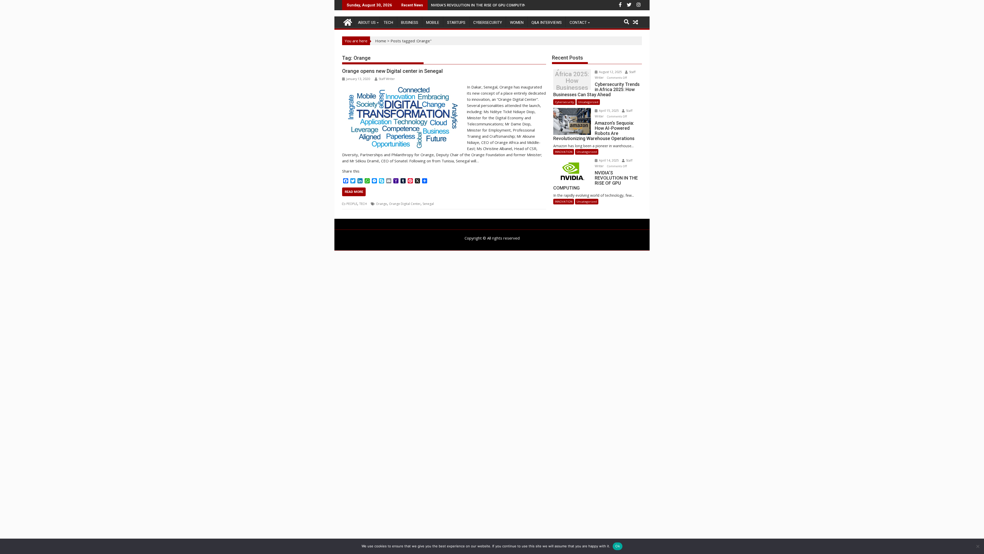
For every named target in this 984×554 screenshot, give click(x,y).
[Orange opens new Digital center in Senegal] (403, 87)
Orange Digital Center (405, 204)
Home (380, 40)
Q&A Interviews (546, 22)
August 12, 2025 (610, 72)
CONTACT (578, 22)
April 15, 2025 (609, 110)
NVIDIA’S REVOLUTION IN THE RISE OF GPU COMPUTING (479, 5)
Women (517, 22)
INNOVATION (563, 152)
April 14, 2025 (609, 160)
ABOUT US (367, 22)
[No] (977, 546)
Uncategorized (588, 102)
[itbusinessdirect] (347, 21)
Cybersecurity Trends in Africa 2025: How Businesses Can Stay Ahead (572, 81)
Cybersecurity (487, 22)
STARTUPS (456, 22)
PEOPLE (351, 204)
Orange (381, 204)
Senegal (428, 204)
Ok (617, 546)
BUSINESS (409, 22)
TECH (388, 22)
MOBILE (432, 22)
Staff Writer (387, 79)
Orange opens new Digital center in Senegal (392, 71)
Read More (354, 192)
